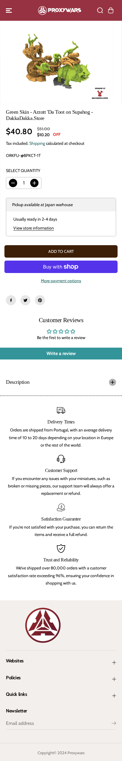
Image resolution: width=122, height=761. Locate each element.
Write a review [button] (61, 353)
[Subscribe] (114, 724)
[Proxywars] (59, 10)
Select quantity (23, 170)
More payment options (61, 280)
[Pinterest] (40, 300)
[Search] (100, 10)
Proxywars (76, 752)
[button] (9, 10)
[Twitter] (25, 300)
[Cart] (110, 10)
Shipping (37, 143)
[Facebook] (11, 300)
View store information (33, 228)
